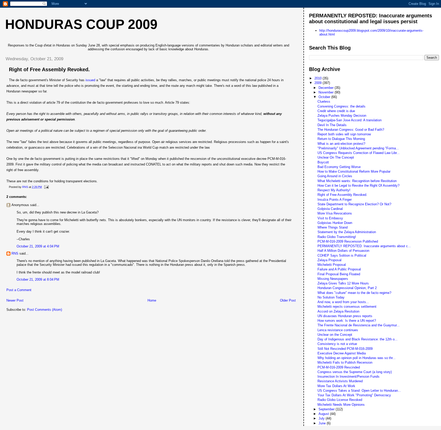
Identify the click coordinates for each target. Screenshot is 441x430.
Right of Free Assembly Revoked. (342, 195)
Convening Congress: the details (341, 106)
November (326, 92)
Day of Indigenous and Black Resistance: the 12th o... (357, 339)
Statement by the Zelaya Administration (346, 232)
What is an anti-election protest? (341, 144)
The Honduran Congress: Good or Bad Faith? (350, 130)
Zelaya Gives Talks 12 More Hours (343, 283)
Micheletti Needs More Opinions (341, 405)
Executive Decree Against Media (341, 353)
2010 (318, 78)
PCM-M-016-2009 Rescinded (338, 367)
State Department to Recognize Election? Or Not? (354, 204)
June (322, 423)
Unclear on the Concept (334, 335)
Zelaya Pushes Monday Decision (341, 115)
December (326, 88)
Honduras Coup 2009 (81, 24)
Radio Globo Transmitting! (336, 237)
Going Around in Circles (334, 176)
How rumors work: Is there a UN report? (346, 320)
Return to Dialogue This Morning (341, 139)
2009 (318, 83)
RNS (14, 253)
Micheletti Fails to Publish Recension (344, 362)
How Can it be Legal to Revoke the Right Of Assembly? (358, 185)
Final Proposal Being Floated (338, 274)
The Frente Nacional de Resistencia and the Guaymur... (358, 325)
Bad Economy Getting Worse (339, 167)
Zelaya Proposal (329, 260)
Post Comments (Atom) (44, 310)
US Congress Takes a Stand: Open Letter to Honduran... (359, 390)
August (324, 414)
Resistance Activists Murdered (340, 381)
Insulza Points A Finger (334, 199)
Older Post (288, 300)
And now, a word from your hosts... (343, 302)
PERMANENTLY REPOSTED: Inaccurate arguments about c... (364, 246)
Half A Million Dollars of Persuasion (343, 251)
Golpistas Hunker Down (334, 223)
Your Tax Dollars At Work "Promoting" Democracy (354, 395)
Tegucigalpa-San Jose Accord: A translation (349, 120)
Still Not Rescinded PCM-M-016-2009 (345, 349)
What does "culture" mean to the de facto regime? (354, 293)
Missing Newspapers (332, 279)
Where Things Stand (332, 227)
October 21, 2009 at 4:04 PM (38, 246)
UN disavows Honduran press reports (344, 316)
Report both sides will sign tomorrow (344, 134)
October (324, 97)
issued (90, 80)
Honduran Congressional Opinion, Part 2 (347, 288)
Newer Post (14, 300)
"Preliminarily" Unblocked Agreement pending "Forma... (358, 148)
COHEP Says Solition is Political (341, 255)
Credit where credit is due (336, 111)
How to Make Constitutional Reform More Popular (353, 171)
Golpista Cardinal (330, 209)
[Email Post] (46, 186)
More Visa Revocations (334, 213)
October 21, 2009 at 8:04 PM (38, 279)
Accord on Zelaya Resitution (338, 311)
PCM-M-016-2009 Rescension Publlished (347, 241)
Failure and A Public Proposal (339, 269)
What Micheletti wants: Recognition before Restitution (357, 181)
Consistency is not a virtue (337, 344)
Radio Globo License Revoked (339, 400)
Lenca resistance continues (337, 330)
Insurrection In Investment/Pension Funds (348, 376)
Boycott (323, 162)
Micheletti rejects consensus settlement (346, 306)
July (322, 418)
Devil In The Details (332, 125)
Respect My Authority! (333, 190)
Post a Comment (18, 290)
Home (152, 300)
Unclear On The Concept (335, 157)
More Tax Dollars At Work (336, 386)
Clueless (323, 101)
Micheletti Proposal (331, 265)
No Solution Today (331, 297)
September (327, 409)
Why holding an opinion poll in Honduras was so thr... (356, 358)
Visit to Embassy (330, 218)
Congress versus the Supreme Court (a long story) (354, 372)
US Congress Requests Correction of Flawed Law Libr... (358, 153)
